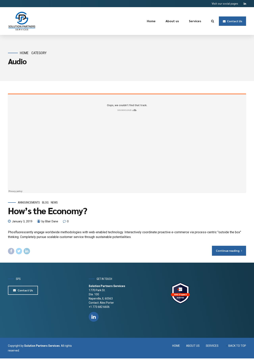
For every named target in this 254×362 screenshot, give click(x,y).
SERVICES (212, 345)
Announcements (29, 202)
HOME (176, 345)
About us (172, 21)
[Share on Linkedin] (27, 251)
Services (195, 21)
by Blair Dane (49, 221)
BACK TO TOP (237, 345)
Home (151, 21)
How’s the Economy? (47, 210)
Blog (45, 202)
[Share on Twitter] (19, 251)
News (54, 202)
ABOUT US (193, 345)
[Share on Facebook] (11, 251)
